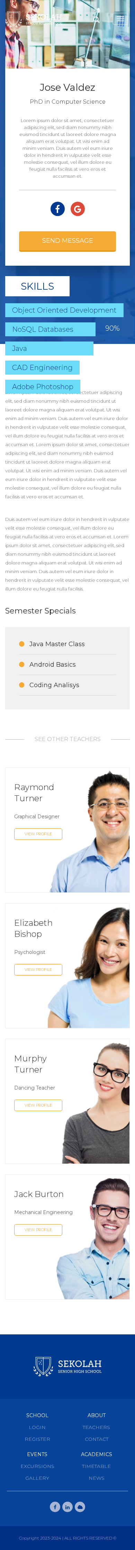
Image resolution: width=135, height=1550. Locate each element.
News (97, 1478)
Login (37, 1427)
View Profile (38, 834)
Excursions (37, 1466)
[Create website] (80, 1507)
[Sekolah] (33, 19)
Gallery (37, 1478)
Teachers (96, 1427)
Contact (96, 1439)
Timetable (96, 1466)
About (97, 1415)
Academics (96, 1454)
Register (37, 1439)
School (37, 1415)
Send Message (67, 240)
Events (37, 1454)
